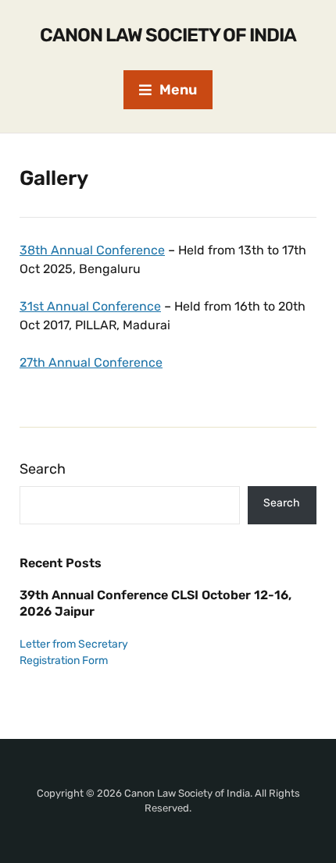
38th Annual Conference (92, 250)
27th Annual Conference (91, 362)
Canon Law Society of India (168, 35)
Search (43, 469)
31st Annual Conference (90, 306)
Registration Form (64, 660)
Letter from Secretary (74, 644)
